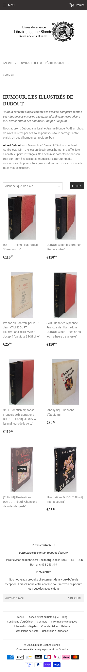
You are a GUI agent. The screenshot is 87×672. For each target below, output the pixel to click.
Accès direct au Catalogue (44, 616)
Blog (64, 616)
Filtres (76, 185)
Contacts (42, 621)
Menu (11, 5)
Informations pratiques (64, 621)
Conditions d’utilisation (55, 630)
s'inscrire (74, 598)
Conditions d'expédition (20, 621)
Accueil (7, 62)
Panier (79, 5)
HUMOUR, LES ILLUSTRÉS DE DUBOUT (41, 62)
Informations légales (26, 626)
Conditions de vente (27, 630)
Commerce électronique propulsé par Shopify (42, 649)
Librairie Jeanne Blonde (46, 644)
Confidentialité (49, 626)
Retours (65, 626)
